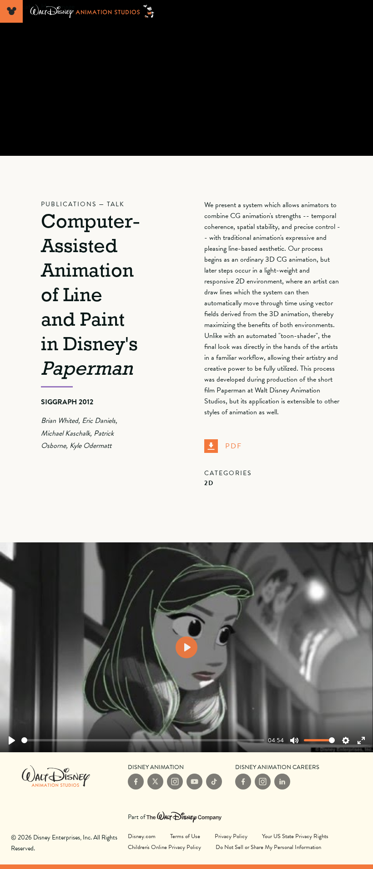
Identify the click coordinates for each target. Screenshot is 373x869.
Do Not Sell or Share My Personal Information (268, 847)
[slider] (142, 740)
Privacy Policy (231, 836)
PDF (233, 446)
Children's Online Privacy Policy (164, 847)
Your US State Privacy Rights (295, 836)
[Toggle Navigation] (11, 11)
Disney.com (142, 836)
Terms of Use (185, 836)
